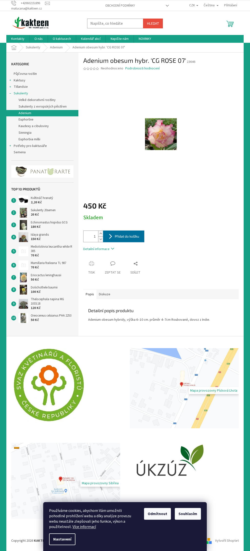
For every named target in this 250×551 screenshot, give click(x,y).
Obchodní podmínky (120, 5)
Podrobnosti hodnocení (142, 68)
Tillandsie (21, 86)
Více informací (84, 526)
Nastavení (62, 539)
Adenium (25, 113)
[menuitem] (17, 39)
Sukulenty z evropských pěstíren (43, 106)
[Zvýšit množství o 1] (100, 233)
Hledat (153, 23)
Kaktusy (19, 80)
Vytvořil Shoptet (227, 540)
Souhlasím (187, 514)
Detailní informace (96, 249)
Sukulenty (21, 93)
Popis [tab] (90, 294)
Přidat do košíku (127, 236)
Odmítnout (157, 514)
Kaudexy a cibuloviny (34, 126)
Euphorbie (26, 119)
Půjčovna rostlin (25, 73)
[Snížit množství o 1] (100, 239)
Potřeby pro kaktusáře (30, 145)
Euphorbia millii (29, 139)
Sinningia (25, 132)
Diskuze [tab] (104, 294)
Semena (20, 152)
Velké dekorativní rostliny (37, 100)
